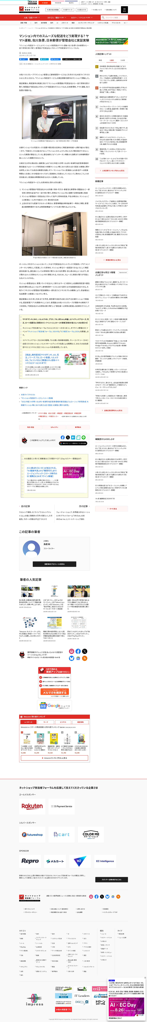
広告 (53, 943)
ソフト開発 (88, 2)
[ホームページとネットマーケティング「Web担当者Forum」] (100, 989)
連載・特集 (23, 23)
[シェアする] (63, 437)
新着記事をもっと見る (113, 260)
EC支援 (101, 3)
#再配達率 (77, 413)
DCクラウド (100, 2)
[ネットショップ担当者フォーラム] (29, 899)
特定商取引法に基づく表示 (59, 912)
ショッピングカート (89, 967)
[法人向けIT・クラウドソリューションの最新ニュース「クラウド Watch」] (63, 996)
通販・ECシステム (41, 971)
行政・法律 (71, 971)
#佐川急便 (51, 413)
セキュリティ (23, 967)
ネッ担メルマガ (81, 10)
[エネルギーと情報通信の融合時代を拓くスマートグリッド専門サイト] (100, 996)
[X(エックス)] (84, 651)
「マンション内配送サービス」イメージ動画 (37, 398)
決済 (21, 971)
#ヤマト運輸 (42, 413)
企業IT (83, 2)
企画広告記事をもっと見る (113, 410)
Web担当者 (58, 2)
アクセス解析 (87, 947)
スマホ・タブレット (41, 951)
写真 (21, 955)
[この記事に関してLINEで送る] (84, 437)
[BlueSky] (71, 658)
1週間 (112, 60)
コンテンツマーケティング (86, 23)
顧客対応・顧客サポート (41, 961)
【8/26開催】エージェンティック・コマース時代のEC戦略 (42, 64)
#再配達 (60, 413)
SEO (85, 938)
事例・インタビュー (106, 952)
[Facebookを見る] (96, 897)
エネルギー (84, 3)
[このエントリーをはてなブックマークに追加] (73, 437)
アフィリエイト (116, 23)
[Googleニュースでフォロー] (113, 897)
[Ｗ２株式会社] (80, 861)
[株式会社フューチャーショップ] (32, 835)
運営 (85, 955)
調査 (85, 971)
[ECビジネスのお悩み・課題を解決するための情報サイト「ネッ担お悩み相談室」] (63, 1010)
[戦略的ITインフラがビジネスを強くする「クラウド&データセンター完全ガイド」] (63, 989)
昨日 (100, 60)
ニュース (30, 28)
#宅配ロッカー (54, 416)
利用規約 (106, 909)
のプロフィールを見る (55, 564)
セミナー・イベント (106, 937)
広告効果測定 (56, 955)
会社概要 (79, 912)
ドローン (90, 3)
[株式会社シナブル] (105, 861)
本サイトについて (30, 909)
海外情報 (44, 23)
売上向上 (23, 947)
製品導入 (71, 2)
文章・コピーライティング (73, 955)
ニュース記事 (122, 937)
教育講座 (95, 3)
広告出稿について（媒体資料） (59, 909)
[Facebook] (78, 651)
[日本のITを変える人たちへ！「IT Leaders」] (82, 996)
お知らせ (104, 941)
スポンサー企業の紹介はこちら (111, 880)
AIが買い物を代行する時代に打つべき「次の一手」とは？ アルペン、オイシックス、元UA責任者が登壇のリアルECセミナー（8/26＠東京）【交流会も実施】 (126, 985)
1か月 (123, 60)
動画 (37, 955)
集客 (73, 23)
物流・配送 (55, 961)
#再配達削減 (68, 413)
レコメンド (87, 951)
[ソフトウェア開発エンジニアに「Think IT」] (82, 989)
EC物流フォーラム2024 (70, 331)
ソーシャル (39, 943)
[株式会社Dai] (62, 835)
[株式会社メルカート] (55, 861)
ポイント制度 (71, 951)
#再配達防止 (42, 416)
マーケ (46, 722)
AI (57, 23)
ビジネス (63, 722)
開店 (53, 967)
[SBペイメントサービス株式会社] (62, 806)
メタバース (65, 23)
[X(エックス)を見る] (102, 897)
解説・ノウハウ (105, 945)
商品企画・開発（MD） (72, 961)
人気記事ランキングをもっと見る (113, 170)
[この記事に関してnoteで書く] (78, 437)
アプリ (85, 943)
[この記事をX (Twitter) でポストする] (68, 437)
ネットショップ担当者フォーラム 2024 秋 (43, 331)
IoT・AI (94, 2)
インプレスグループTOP (110, 912)
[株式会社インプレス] (34, 1000)
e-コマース (28, 722)
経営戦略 (80, 722)
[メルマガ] (71, 651)
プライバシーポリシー (31, 912)
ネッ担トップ (22, 28)
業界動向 (54, 971)
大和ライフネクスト (28, 394)
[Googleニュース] (78, 658)
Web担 (57, 657)
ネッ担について (97, 10)
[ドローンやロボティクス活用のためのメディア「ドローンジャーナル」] (100, 1003)
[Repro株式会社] (30, 861)
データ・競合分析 (57, 951)
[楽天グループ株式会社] (32, 806)
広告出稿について (111, 10)
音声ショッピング (73, 943)
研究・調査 (107, 2)
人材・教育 (87, 961)
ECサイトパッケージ (73, 967)
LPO (69, 947)
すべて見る (113, 509)
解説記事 (121, 934)
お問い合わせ (81, 909)
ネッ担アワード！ (68, 10)
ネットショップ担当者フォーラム (29, 9)
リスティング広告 (103, 23)
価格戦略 (23, 961)
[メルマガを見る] (91, 897)
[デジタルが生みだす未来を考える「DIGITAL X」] (82, 1003)
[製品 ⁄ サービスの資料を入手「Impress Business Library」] (63, 1003)
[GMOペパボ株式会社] (91, 835)
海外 (35, 23)
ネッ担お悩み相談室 (53, 10)
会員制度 (39, 947)
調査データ (104, 949)
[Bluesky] (107, 897)
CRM (53, 947)
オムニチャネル (40, 967)
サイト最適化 (24, 951)
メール (22, 943)
